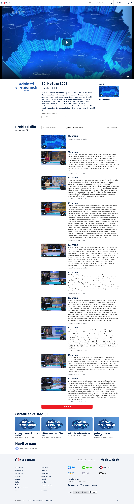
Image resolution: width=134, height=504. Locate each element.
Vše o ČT (17, 491)
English (29, 500)
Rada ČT (44, 479)
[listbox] (85, 492)
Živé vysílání (19, 470)
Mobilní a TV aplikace (21, 488)
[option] (77, 492)
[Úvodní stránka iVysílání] (8, 3)
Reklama (44, 470)
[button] (67, 42)
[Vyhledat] (61, 127)
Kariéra (43, 482)
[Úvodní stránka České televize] (25, 459)
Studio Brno (45, 473)
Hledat (110, 2)
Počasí (17, 482)
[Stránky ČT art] (85, 474)
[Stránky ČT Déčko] (71, 474)
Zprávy (53, 116)
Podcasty (18, 479)
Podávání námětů (46, 485)
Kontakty (44, 491)
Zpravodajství (45, 116)
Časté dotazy (45, 488)
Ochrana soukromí (38, 500)
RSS (118, 500)
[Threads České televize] (117, 459)
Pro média (44, 467)
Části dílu (55, 88)
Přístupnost (48, 500)
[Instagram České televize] (102, 459)
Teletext (18, 476)
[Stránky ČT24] (71, 468)
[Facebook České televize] (106, 459)
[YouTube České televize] (110, 459)
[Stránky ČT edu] (102, 474)
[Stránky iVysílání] (104, 468)
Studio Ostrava (46, 476)
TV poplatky (19, 473)
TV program (19, 467)
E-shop (17, 485)
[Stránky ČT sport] (87, 468)
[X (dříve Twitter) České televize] (113, 459)
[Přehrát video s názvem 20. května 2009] (67, 42)
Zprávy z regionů (62, 116)
